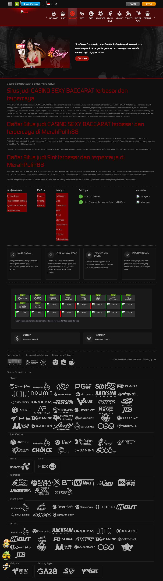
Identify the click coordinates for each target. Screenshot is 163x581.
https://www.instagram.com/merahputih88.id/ (104, 202)
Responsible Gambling (17, 200)
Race (82, 18)
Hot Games (53, 18)
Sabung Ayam (138, 19)
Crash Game (110, 19)
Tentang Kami (13, 196)
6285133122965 (92, 196)
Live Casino (72, 18)
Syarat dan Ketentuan (16, 205)
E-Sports (128, 18)
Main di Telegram (32, 4)
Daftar (149, 4)
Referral (40, 205)
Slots (63, 18)
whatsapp (145, 202)
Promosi (147, 18)
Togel (91, 18)
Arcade (119, 18)
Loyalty (40, 200)
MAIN (84, 58)
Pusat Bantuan (13, 210)
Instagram (145, 196)
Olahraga (100, 18)
